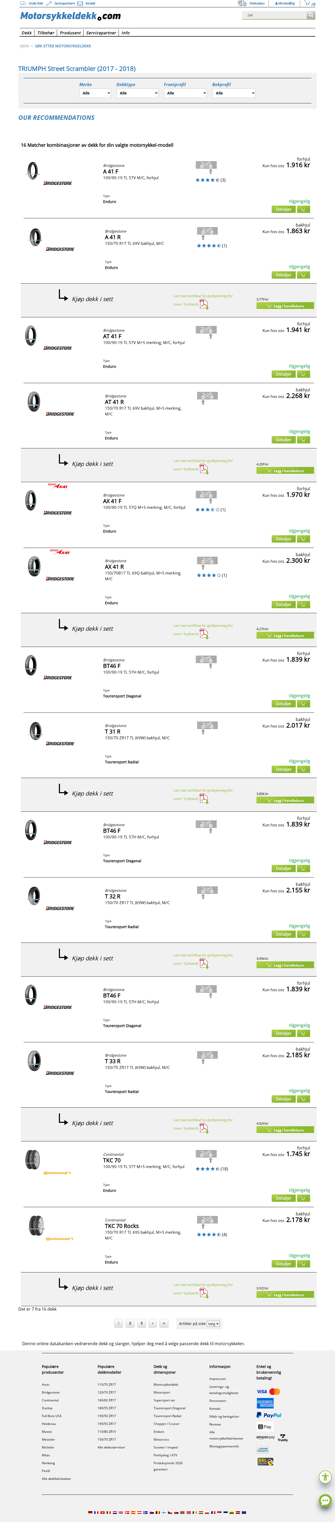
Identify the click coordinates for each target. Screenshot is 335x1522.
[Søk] (311, 15)
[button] (325, 1476)
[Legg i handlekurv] (303, 209)
